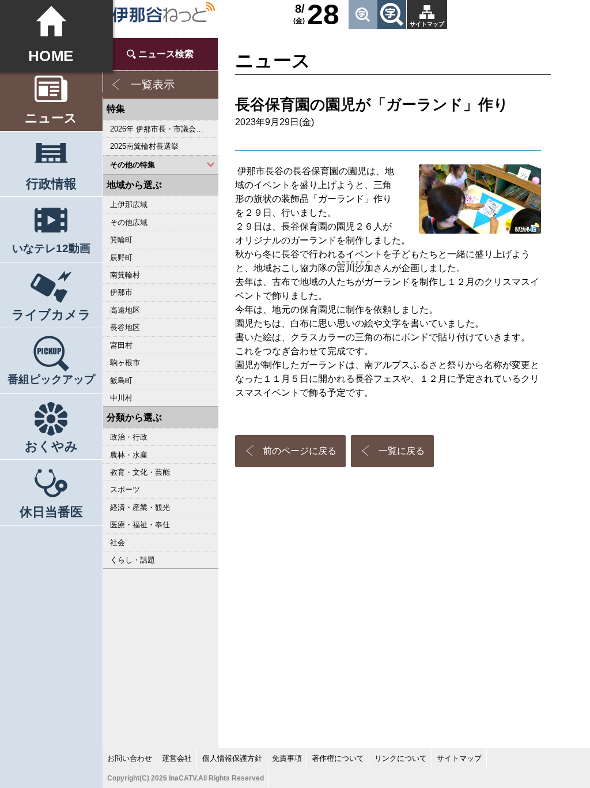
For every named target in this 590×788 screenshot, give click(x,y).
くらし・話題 (132, 560)
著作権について (338, 758)
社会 (117, 542)
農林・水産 (129, 455)
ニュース (51, 118)
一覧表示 (153, 84)
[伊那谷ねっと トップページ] (163, 12)
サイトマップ (427, 24)
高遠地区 (125, 310)
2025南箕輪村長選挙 (144, 146)
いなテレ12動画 (51, 248)
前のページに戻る (299, 451)
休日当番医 (51, 512)
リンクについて (401, 758)
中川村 (121, 397)
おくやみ (51, 446)
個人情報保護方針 (232, 758)
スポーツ (125, 489)
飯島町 (121, 380)
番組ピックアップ (51, 379)
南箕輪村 (125, 275)
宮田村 (121, 345)
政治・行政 (129, 437)
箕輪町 (121, 239)
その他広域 (129, 222)
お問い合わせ (129, 758)
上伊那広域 (129, 204)
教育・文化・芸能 (140, 472)
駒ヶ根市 (125, 362)
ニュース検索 (166, 54)
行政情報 (51, 184)
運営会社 (177, 758)
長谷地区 (125, 327)
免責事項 (287, 758)
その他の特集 (132, 164)
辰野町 (121, 257)
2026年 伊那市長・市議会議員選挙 (164, 129)
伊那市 (121, 292)
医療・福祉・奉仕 (140, 524)
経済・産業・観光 (140, 507)
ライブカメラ (51, 314)
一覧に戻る (402, 451)
